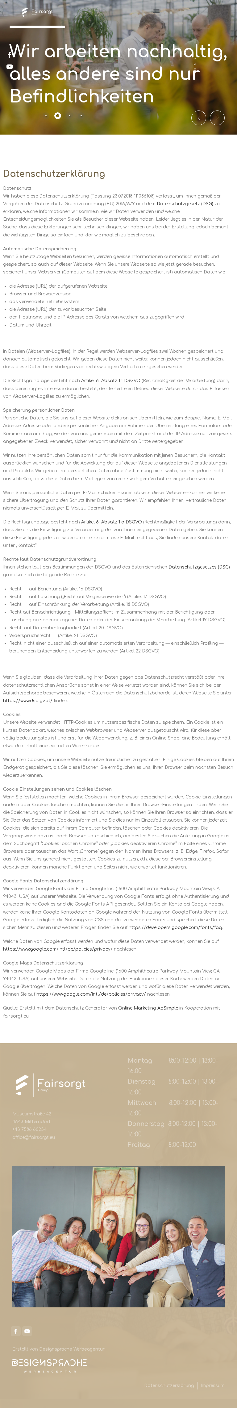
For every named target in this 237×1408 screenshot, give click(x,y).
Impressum (213, 1385)
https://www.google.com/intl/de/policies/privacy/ (58, 949)
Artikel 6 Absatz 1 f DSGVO (110, 380)
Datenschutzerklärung (169, 1385)
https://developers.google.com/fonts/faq (175, 927)
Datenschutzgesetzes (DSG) (199, 567)
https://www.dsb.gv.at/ (27, 700)
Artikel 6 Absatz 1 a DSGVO (111, 522)
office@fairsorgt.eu (33, 1137)
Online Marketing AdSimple (148, 1008)
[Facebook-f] (16, 1331)
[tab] (46, 115)
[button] (156, 11)
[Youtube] (27, 1331)
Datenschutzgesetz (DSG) (185, 204)
